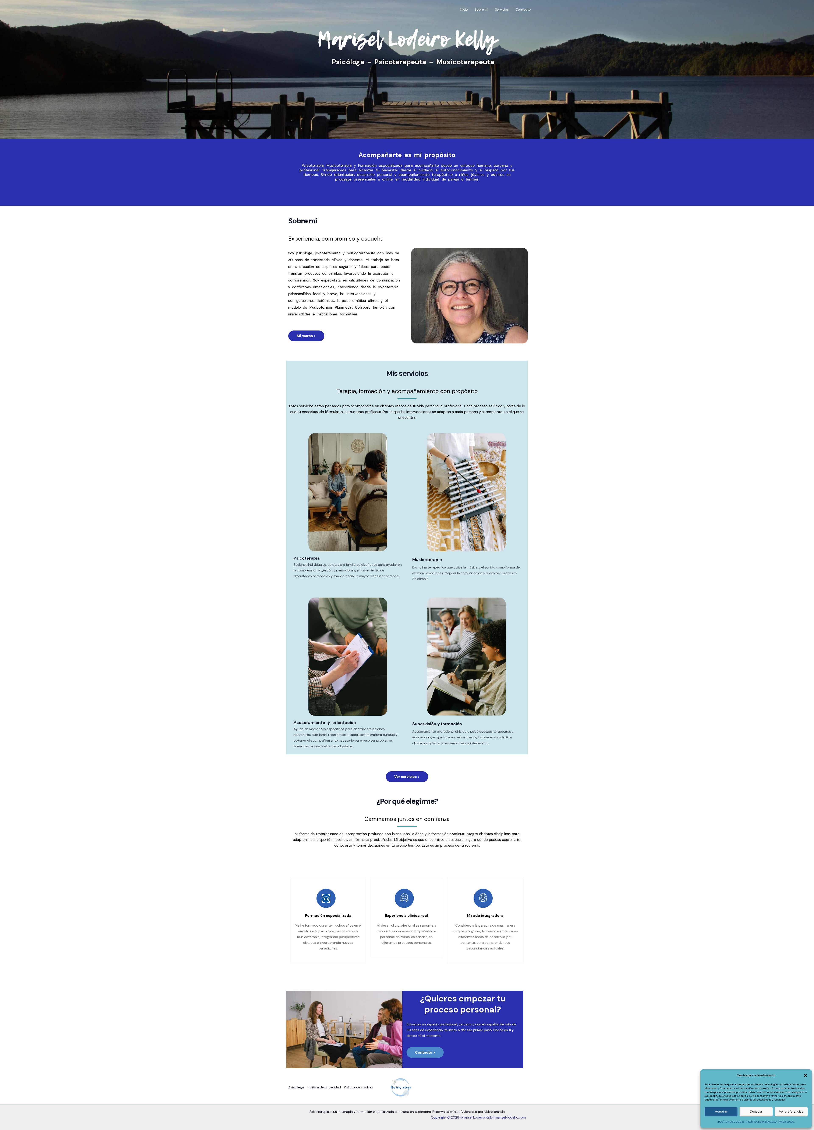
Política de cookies (358, 1087)
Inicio (464, 9)
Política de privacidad (324, 1087)
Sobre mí (481, 9)
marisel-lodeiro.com (510, 1117)
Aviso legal (296, 1087)
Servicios (502, 9)
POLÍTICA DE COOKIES (731, 1121)
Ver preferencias (791, 1111)
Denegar (756, 1111)
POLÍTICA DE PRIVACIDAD (761, 1121)
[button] (805, 1075)
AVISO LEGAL (786, 1121)
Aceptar (721, 1111)
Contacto (523, 9)
